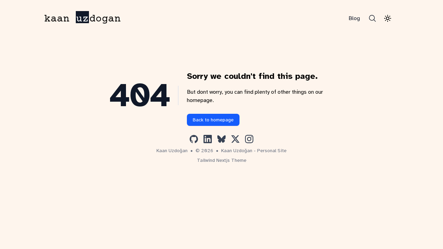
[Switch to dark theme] (387, 18)
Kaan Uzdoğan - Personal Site (254, 151)
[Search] (372, 18)
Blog (354, 18)
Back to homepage (213, 120)
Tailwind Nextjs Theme (221, 160)
